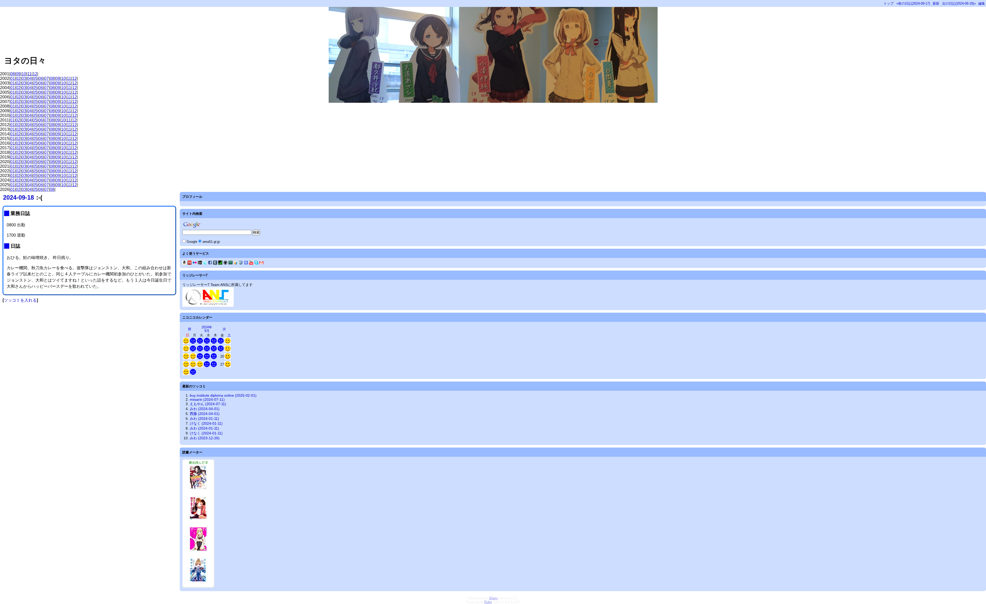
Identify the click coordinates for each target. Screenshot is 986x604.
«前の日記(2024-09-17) (913, 3)
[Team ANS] (208, 305)
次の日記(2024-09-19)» (959, 3)
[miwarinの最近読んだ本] (198, 586)
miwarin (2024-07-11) (207, 399)
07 (46, 78)
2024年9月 (207, 329)
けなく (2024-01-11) (206, 423)
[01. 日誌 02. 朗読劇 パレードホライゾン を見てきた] (227, 350)
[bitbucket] (241, 263)
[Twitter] (205, 263)
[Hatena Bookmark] (246, 263)
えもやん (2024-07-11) (208, 404)
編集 (981, 3)
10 (24, 74)
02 (18, 78)
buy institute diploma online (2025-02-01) (223, 395)
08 (12, 74)
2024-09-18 (18, 197)
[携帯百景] (200, 263)
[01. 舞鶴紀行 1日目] (227, 358)
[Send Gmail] (261, 263)
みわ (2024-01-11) (204, 418)
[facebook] (210, 263)
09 (18, 74)
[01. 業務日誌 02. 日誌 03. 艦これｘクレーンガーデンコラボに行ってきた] (227, 366)
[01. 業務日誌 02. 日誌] (193, 343)
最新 (936, 3)
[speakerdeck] (231, 263)
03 (24, 78)
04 (29, 78)
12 (35, 74)
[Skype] (256, 263)
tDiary (493, 598)
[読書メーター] (220, 263)
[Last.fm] (189, 263)
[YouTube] (251, 263)
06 (41, 78)
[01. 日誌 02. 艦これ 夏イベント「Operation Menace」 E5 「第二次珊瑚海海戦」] (186, 350)
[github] (225, 263)
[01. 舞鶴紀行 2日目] (186, 366)
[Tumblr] (215, 263)
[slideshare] (236, 263)
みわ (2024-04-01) (205, 409)
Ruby (488, 602)
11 (29, 74)
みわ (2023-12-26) (205, 438)
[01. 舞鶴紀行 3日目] (193, 366)
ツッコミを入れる (20, 300)
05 (35, 78)
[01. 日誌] (186, 343)
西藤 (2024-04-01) (205, 414)
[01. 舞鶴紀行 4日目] (200, 366)
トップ (889, 3)
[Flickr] (195, 263)
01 (12, 78)
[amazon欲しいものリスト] (184, 263)
